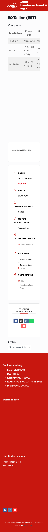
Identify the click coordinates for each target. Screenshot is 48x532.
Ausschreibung (23, 228)
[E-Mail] (23, 326)
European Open (26, 265)
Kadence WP (29, 525)
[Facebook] (5, 510)
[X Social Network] (21, 321)
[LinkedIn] (26, 321)
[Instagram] (10, 510)
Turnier (23, 268)
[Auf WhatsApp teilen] (31, 321)
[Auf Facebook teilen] (16, 321)
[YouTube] (15, 510)
